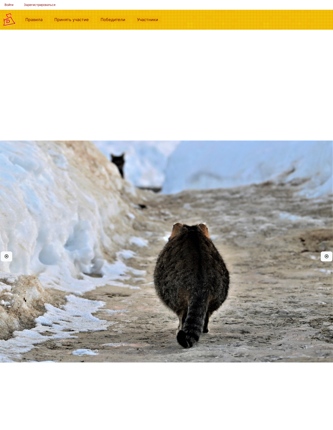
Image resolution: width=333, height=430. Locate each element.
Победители (115, 19)
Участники (149, 19)
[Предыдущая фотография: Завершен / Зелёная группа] (6, 256)
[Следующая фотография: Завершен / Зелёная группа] (326, 256)
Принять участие (73, 19)
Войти (9, 5)
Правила (35, 19)
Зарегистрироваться (40, 5)
